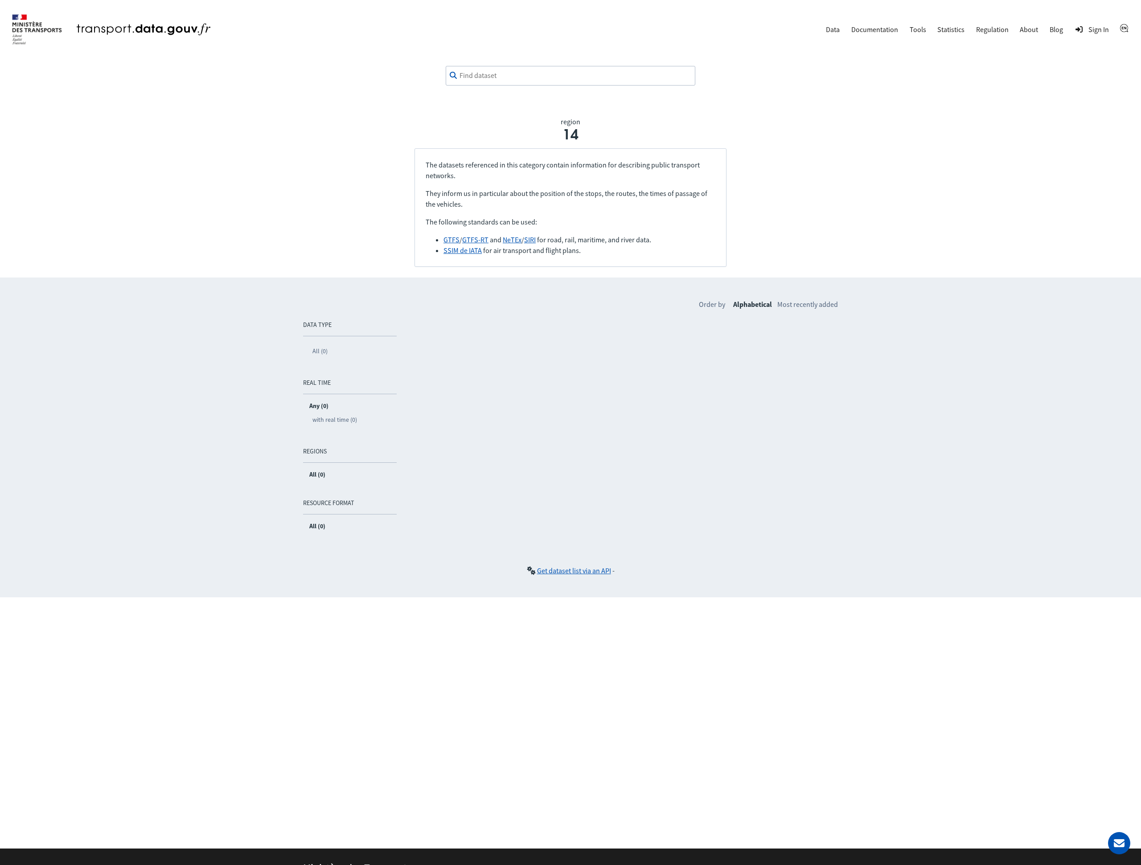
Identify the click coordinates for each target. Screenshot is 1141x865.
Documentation (874, 29)
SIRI (530, 239)
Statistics (951, 29)
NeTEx (512, 239)
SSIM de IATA (462, 250)
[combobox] (570, 76)
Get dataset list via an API (574, 570)
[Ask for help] (1119, 843)
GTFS (451, 239)
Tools (918, 29)
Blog (1056, 29)
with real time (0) (334, 420)
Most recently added (807, 304)
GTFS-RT (475, 239)
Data (833, 29)
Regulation (992, 29)
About (1029, 29)
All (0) (320, 351)
